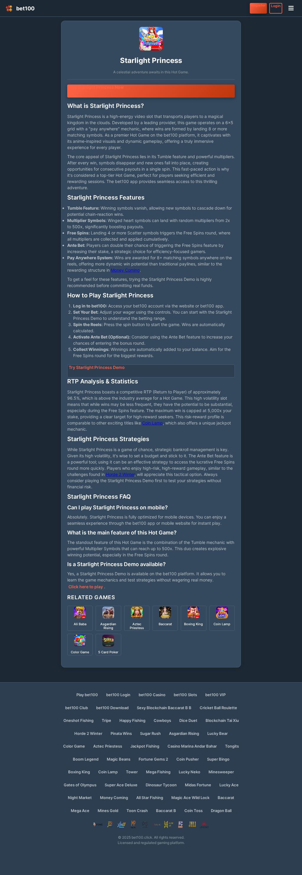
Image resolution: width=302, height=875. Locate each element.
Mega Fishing (158, 771)
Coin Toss (193, 810)
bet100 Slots (185, 694)
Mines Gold (108, 810)
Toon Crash (137, 810)
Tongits (232, 746)
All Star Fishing (149, 797)
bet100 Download (112, 707)
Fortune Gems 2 (153, 759)
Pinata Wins (121, 733)
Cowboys (162, 720)
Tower (132, 771)
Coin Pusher (187, 759)
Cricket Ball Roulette (218, 707)
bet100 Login (118, 694)
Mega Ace (80, 810)
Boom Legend (86, 759)
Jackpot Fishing (144, 746)
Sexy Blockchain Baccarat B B (164, 707)
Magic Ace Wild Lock (190, 797)
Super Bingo (218, 759)
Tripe (106, 720)
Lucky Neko (189, 771)
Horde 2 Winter (120, 474)
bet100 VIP (215, 694)
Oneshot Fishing (78, 720)
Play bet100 (87, 694)
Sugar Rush (150, 733)
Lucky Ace (229, 784)
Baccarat (226, 797)
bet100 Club (76, 707)
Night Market (80, 797)
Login (275, 6)
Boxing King (79, 771)
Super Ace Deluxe (121, 784)
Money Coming (125, 270)
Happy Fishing (132, 720)
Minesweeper (221, 771)
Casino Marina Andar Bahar (192, 746)
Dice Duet (188, 720)
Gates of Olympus (80, 784)
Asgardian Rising (184, 733)
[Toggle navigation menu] (291, 8)
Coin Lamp (152, 422)
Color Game (74, 746)
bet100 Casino (152, 694)
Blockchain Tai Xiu (222, 720)
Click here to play (85, 586)
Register (258, 5)
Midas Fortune (198, 784)
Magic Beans (118, 759)
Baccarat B (166, 810)
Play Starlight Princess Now (96, 87)
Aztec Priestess (107, 746)
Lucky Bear (217, 733)
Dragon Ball (221, 810)
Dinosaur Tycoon (161, 784)
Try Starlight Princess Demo (97, 367)
